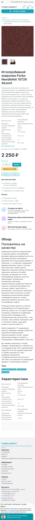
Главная (3, 17)
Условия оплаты (7, 466)
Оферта (4, 456)
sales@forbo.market (8, 500)
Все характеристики (7, 146)
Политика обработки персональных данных (16, 458)
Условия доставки (7, 469)
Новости (4, 454)
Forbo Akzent (5, 372)
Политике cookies (14, 510)
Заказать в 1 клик (9, 169)
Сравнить (15, 174)
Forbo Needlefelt (21, 369)
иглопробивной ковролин (9, 369)
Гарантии (4, 471)
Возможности (6, 473)
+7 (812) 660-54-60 (16, 2)
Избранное (6, 174)
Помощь (4, 464)
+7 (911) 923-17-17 (7, 496)
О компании (5, 452)
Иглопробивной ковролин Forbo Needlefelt (14, 20)
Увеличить (17, 41)
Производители (7, 483)
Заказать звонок (28, 2)
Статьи (3, 479)
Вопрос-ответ (6, 481)
